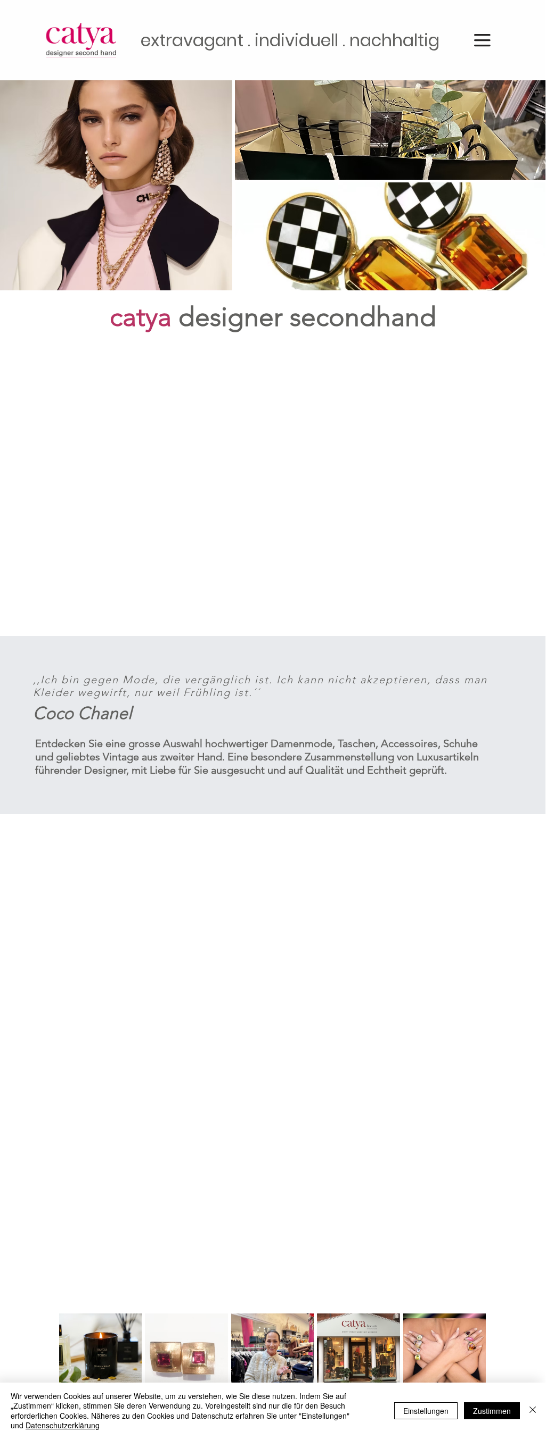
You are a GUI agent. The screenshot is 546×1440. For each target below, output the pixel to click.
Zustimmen (492, 1410)
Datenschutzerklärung (63, 1425)
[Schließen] (532, 1410)
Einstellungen (426, 1410)
